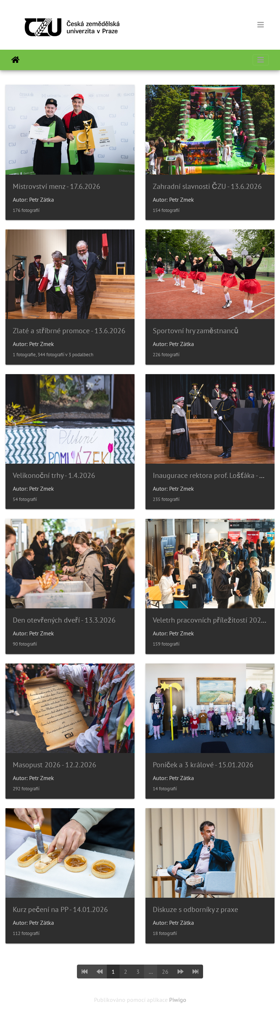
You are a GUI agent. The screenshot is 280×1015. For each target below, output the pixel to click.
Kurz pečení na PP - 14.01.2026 (60, 909)
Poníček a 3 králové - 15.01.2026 (203, 764)
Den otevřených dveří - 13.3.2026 (64, 620)
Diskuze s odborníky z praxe (195, 909)
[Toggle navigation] (261, 24)
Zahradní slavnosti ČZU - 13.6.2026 (207, 186)
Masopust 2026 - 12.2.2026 (54, 764)
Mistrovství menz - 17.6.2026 (56, 186)
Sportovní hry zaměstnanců (195, 330)
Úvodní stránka (15, 59)
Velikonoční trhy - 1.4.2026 (54, 475)
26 (165, 971)
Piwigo (177, 999)
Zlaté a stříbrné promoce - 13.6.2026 (69, 330)
